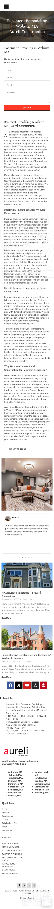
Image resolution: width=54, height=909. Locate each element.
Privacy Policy (27, 898)
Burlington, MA (15, 784)
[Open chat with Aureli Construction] (46, 901)
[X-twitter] (18, 685)
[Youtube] (27, 685)
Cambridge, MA (16, 786)
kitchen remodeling (23, 427)
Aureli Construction (38, 375)
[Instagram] (35, 685)
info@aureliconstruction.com (23, 761)
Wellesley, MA (41, 792)
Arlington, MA (15, 772)
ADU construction (29, 430)
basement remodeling (28, 152)
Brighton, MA (15, 781)
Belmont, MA (15, 775)
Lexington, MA (15, 789)
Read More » (7, 618)
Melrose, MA (14, 795)
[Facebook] (10, 685)
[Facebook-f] (19, 885)
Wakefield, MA (41, 789)
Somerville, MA (42, 784)
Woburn (18, 399)
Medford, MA (15, 792)
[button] (6, 6)
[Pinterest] (43, 685)
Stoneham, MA (41, 786)
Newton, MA (40, 778)
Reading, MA (41, 781)
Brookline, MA (16, 778)
